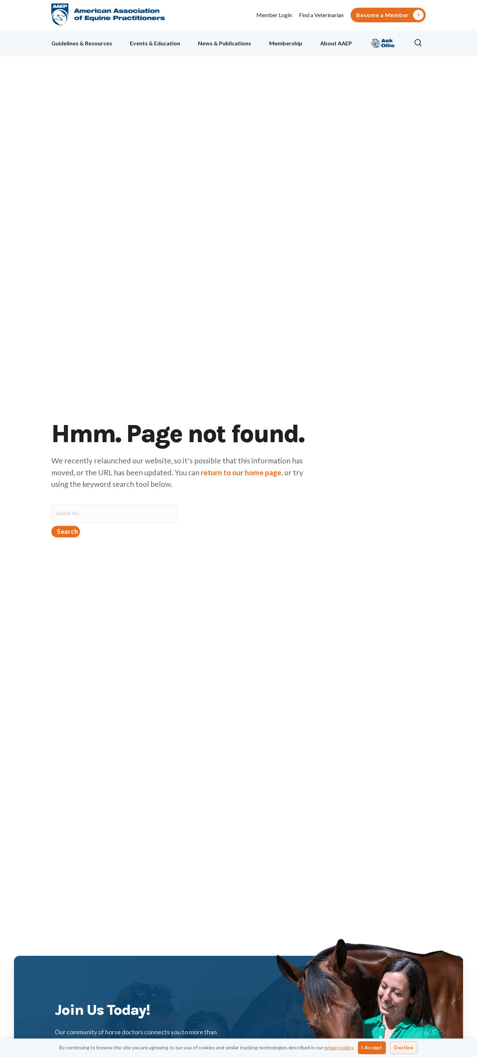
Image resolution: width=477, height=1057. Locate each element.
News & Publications (224, 43)
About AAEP (336, 43)
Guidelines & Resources (81, 43)
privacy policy (338, 1047)
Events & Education (155, 43)
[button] (420, 42)
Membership (285, 43)
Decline (403, 1047)
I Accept (371, 1047)
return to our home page (241, 472)
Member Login (274, 15)
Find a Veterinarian (321, 15)
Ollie (383, 42)
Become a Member (382, 15)
